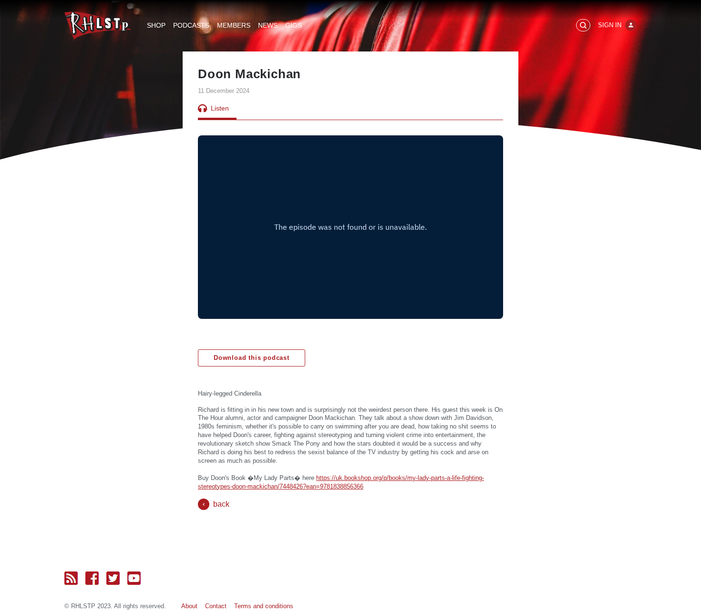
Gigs (293, 25)
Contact (216, 606)
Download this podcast (251, 357)
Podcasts (191, 25)
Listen (220, 108)
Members (233, 25)
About (189, 606)
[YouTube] (134, 578)
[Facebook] (92, 578)
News (268, 25)
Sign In (609, 25)
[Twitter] (113, 578)
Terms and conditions (263, 606)
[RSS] (71, 578)
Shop (156, 25)
